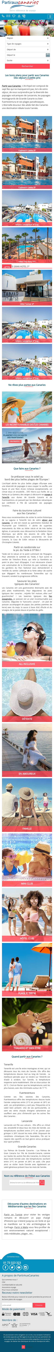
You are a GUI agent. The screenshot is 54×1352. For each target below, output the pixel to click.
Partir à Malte (21, 1227)
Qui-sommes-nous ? (10, 1279)
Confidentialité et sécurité (12, 1285)
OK (23, 1347)
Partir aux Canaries (11, 85)
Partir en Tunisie (13, 1214)
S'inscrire (38, 1305)
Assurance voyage (9, 1287)
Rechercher (27, 66)
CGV (3, 1282)
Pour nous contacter (10, 1290)
